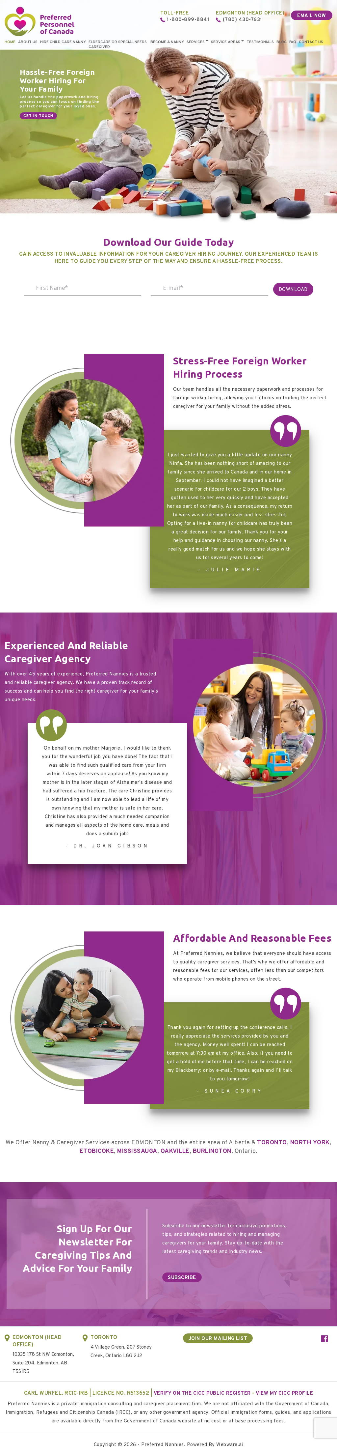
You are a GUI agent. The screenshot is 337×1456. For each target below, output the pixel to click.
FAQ (292, 42)
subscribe (182, 1278)
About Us (28, 42)
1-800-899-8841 (188, 20)
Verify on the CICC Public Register (202, 1393)
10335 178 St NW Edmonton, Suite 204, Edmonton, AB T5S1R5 (43, 1363)
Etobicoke (97, 1151)
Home (10, 42)
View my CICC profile (284, 1393)
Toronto (272, 1143)
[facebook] (324, 1340)
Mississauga (137, 1151)
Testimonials (260, 42)
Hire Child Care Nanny (63, 42)
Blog (281, 42)
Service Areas (225, 42)
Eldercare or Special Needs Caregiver (118, 45)
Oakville (175, 1151)
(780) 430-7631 (242, 20)
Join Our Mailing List (218, 1339)
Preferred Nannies (162, 1445)
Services (196, 42)
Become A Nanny (167, 42)
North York (310, 1143)
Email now (311, 16)
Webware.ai (229, 1445)
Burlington (212, 1151)
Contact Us (311, 42)
